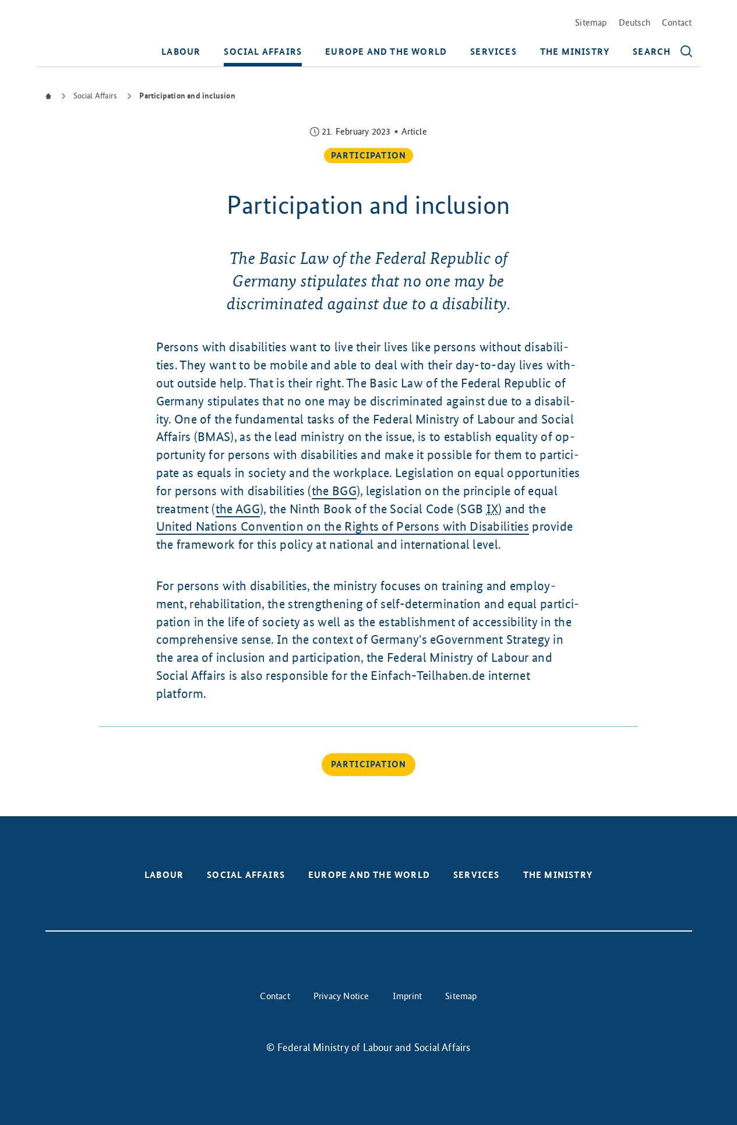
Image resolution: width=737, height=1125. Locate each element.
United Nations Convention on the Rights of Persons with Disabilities (342, 526)
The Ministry (574, 51)
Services (493, 51)
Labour (180, 51)
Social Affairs (263, 51)
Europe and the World (386, 51)
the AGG (238, 509)
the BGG (334, 491)
